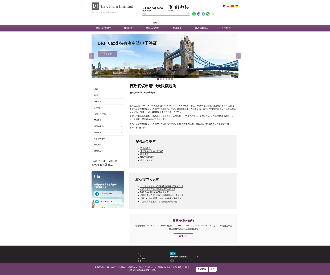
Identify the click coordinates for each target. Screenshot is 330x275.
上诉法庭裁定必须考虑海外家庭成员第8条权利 (161, 186)
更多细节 (107, 54)
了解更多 (202, 269)
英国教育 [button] (128, 28)
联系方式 (97, 145)
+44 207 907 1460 (152, 8)
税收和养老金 (99, 138)
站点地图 (141, 258)
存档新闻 (97, 101)
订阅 (139, 256)
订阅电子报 (98, 151)
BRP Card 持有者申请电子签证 (154, 192)
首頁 (96, 89)
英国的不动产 (99, 126)
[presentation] (91, 56)
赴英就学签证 (146, 160)
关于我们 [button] (226, 28)
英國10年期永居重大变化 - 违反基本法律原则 (161, 198)
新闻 (96, 95)
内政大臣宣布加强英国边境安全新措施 (157, 189)
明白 (213, 269)
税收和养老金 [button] (201, 28)
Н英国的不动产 (147, 157)
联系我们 (183, 236)
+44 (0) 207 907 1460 (156, 225)
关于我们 (97, 107)
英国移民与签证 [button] (104, 28)
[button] (158, 79)
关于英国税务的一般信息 (151, 151)
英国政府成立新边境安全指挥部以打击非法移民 (162, 195)
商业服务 (97, 132)
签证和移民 (145, 148)
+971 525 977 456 (178, 8)
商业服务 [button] (177, 28)
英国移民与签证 (100, 114)
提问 (155, 22)
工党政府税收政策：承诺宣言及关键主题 (158, 201)
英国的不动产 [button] (152, 28)
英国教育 (97, 120)
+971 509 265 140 (178, 6)
